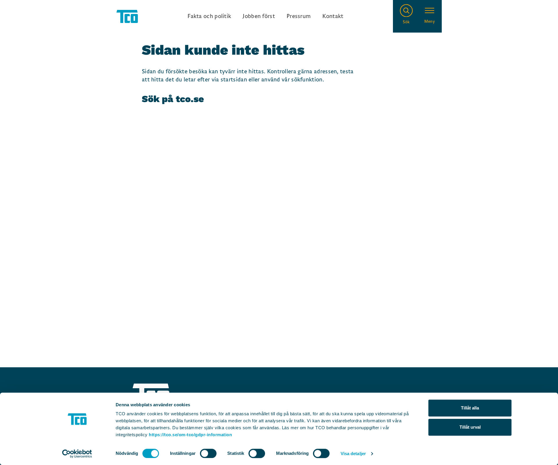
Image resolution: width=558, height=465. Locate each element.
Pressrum (299, 16)
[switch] (208, 453)
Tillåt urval (470, 427)
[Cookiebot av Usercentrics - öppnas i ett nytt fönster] (77, 453)
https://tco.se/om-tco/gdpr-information (190, 434)
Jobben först (259, 16)
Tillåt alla (470, 407)
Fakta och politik (209, 16)
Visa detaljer (353, 453)
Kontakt (332, 16)
